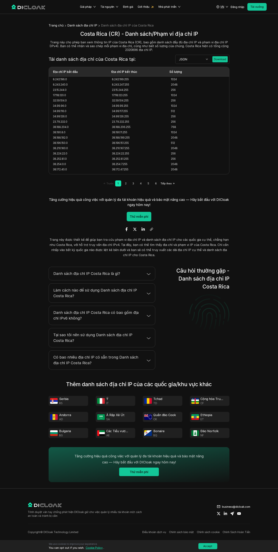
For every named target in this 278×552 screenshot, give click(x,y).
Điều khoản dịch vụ (154, 532)
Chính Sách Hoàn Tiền (236, 532)
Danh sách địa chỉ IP (82, 25)
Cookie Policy (94, 547)
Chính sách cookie (208, 532)
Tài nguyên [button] (107, 6)
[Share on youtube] (239, 513)
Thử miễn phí (139, 216)
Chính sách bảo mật (181, 532)
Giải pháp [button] (86, 6)
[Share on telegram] (232, 513)
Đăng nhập (237, 7)
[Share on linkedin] (225, 513)
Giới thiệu (143, 6)
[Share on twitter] (219, 513)
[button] (222, 7)
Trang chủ (56, 25)
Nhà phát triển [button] (167, 6)
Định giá (128, 6)
